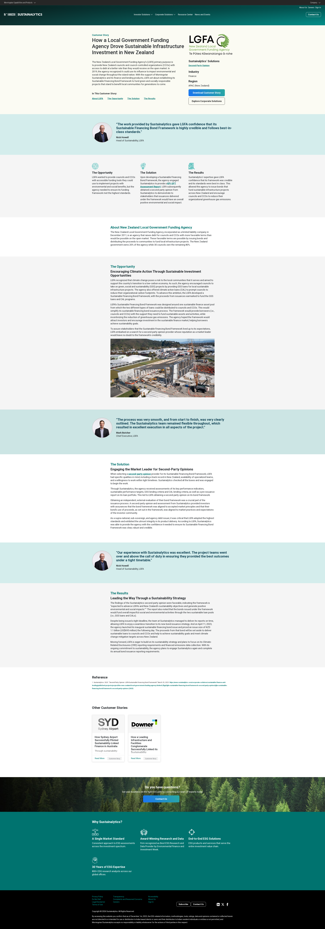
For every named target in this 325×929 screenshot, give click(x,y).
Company (314, 2)
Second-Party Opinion (199, 65)
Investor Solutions (142, 14)
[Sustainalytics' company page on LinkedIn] (218, 904)
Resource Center (185, 14)
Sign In (318, 7)
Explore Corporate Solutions (207, 101)
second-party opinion (139, 474)
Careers (311, 7)
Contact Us (313, 14)
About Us (303, 7)
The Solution (133, 98)
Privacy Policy (97, 897)
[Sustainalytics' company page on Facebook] (227, 904)
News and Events (202, 14)
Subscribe (183, 904)
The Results (149, 98)
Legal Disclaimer (98, 902)
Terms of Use (97, 905)
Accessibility (153, 897)
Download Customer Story (207, 92)
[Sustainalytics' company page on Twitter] (222, 904)
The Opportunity (115, 98)
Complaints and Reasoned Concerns (127, 899)
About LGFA (97, 98)
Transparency (118, 897)
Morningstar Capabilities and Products (18, 2)
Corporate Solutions (164, 14)
